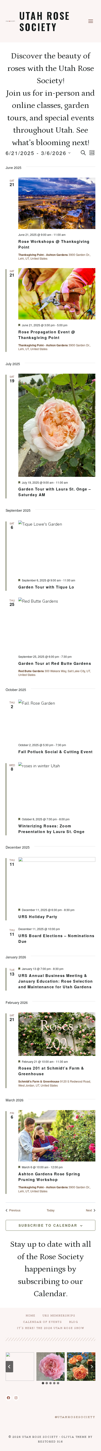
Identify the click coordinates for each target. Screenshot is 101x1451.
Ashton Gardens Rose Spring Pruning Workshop (49, 1176)
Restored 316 (50, 1441)
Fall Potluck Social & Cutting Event (55, 751)
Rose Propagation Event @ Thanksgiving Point (46, 334)
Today (50, 1210)
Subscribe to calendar (48, 1225)
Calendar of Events (42, 1322)
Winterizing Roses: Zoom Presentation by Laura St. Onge (51, 828)
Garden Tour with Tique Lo (46, 587)
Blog (73, 1322)
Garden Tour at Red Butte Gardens (54, 663)
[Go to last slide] (9, 1366)
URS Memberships (59, 1315)
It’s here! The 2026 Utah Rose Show (50, 1328)
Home (30, 1315)
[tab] (43, 1383)
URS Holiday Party (38, 916)
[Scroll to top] (89, 1444)
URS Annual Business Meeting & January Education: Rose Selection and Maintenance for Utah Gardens (55, 981)
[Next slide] (91, 1366)
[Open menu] (90, 21)
